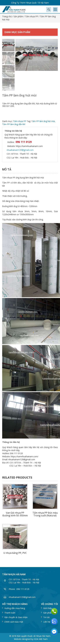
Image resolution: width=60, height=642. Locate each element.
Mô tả (6, 169)
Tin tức (46, 617)
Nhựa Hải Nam (43, 636)
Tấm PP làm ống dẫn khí (13, 124)
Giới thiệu (47, 608)
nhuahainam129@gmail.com (20, 150)
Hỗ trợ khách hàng (15, 604)
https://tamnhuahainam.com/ (24, 456)
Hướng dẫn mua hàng (14, 608)
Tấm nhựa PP (31, 16)
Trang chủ (7, 16)
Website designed (22, 639)
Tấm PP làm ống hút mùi (43, 121)
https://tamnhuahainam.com (29, 146)
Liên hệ (46, 621)
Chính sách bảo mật (13, 621)
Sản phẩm (18, 16)
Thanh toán (9, 612)
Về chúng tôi (49, 604)
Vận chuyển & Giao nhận (16, 617)
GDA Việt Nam (41, 639)
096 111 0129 (24, 142)
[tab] (7, 169)
